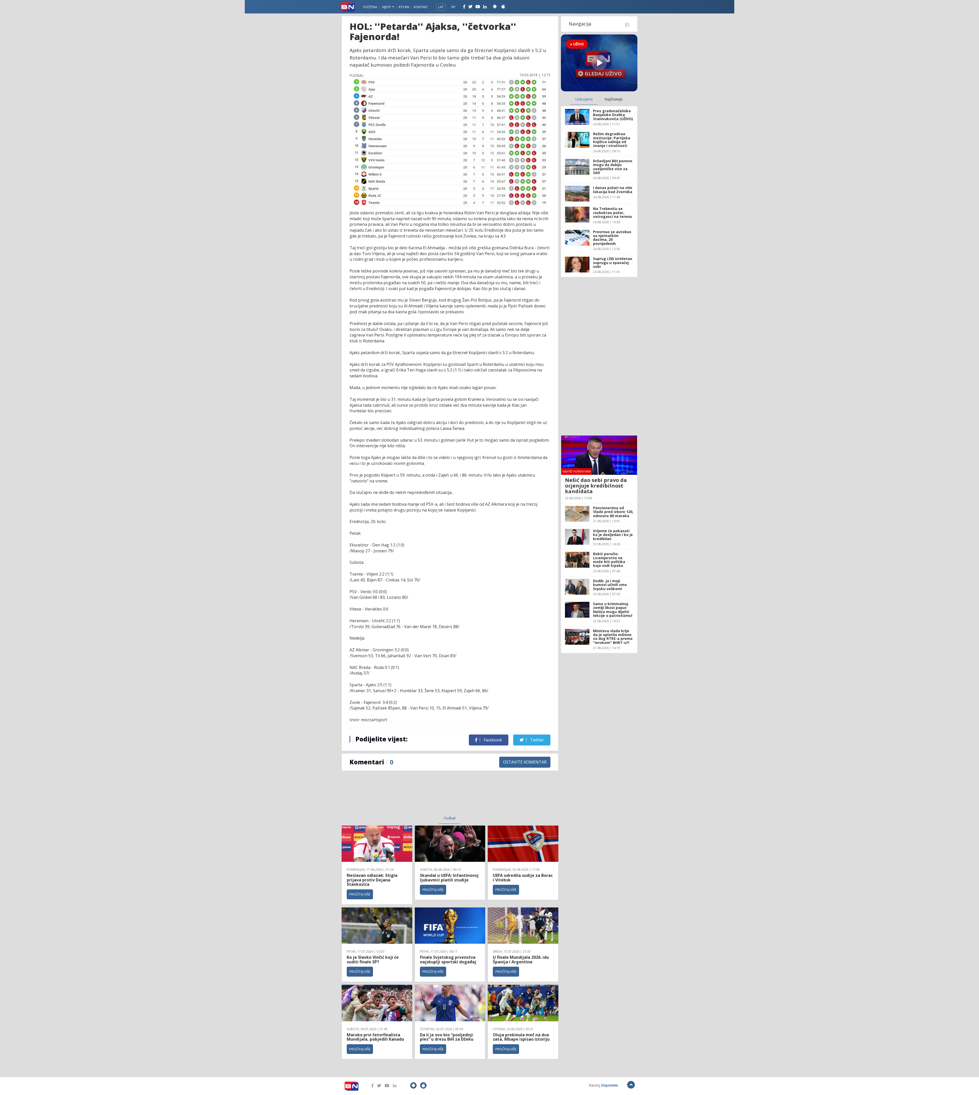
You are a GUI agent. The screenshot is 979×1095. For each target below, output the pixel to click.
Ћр (453, 7)
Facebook (492, 740)
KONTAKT (421, 7)
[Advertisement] (408, 796)
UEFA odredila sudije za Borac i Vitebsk (523, 878)
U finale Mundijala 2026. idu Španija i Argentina (521, 959)
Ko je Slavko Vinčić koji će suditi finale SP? (373, 959)
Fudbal (449, 817)
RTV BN (404, 7)
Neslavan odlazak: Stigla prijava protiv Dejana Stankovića (372, 880)
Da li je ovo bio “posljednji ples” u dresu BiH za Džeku (446, 1037)
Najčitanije (613, 99)
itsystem (609, 1085)
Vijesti (387, 7)
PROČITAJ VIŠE (359, 894)
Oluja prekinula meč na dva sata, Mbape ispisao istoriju (521, 1037)
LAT (441, 7)
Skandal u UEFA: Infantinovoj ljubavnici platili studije (449, 878)
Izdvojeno (584, 99)
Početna (370, 7)
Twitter (536, 740)
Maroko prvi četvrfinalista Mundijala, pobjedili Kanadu (375, 1037)
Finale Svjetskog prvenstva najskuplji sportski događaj (448, 959)
